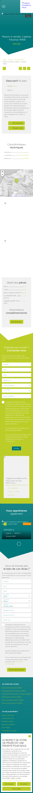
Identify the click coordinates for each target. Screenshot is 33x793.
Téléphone (6, 380)
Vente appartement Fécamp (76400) (14, 691)
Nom (4, 370)
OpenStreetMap (22, 196)
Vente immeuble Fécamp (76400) (13, 700)
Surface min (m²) (8, 615)
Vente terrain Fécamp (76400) (12, 697)
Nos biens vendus (7, 721)
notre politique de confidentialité (12, 780)
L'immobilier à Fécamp (9, 731)
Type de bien (6, 599)
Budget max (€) (8, 610)
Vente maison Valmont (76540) (12, 703)
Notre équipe (6, 727)
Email (5, 375)
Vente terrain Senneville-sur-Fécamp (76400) (16, 694)
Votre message (8, 396)
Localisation (6, 604)
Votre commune (8, 385)
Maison (10, 59)
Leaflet (15, 196)
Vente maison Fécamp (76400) (12, 688)
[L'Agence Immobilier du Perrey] (26, 6)
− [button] (2, 174)
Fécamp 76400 (19, 59)
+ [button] (2, 171)
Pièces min (6, 620)
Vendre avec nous (8, 718)
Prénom (6, 364)
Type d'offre (6, 595)
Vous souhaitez (6, 390)
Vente (5, 59)
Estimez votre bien (8, 715)
